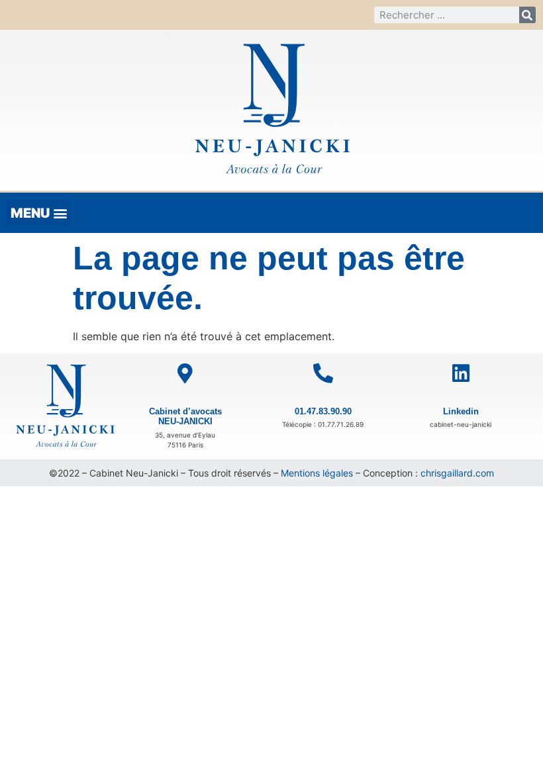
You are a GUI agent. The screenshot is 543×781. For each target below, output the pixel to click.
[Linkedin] (461, 373)
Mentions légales (317, 473)
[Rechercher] (527, 15)
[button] (39, 212)
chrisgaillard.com (457, 473)
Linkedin (461, 411)
